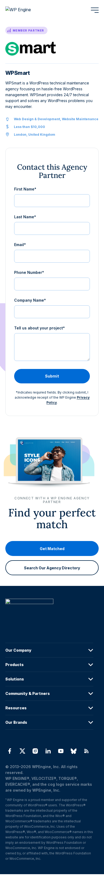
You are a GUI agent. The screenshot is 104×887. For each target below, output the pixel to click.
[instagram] (35, 751)
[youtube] (61, 751)
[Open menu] (94, 10)
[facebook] (9, 751)
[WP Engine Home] (25, 10)
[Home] (49, 612)
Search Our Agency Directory (52, 567)
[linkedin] (48, 751)
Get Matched (52, 548)
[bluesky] (73, 751)
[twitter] (22, 751)
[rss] (86, 751)
